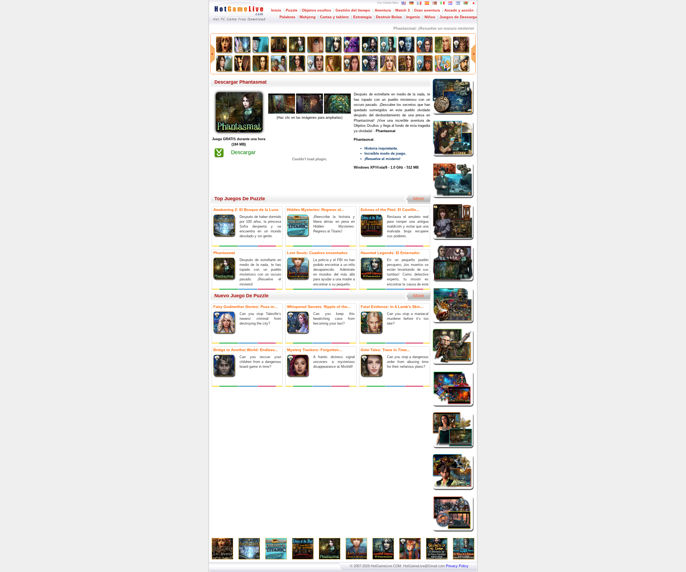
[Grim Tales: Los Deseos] (443, 44)
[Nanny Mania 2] (443, 63)
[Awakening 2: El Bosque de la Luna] (242, 44)
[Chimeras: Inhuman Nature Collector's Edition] (461, 44)
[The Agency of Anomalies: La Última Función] (297, 63)
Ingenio (413, 17)
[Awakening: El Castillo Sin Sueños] (224, 63)
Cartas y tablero (334, 17)
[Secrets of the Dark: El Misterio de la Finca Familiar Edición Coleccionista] (370, 44)
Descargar (243, 152)
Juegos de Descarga (458, 17)
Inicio (276, 10)
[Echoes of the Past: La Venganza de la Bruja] (260, 63)
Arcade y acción (459, 10)
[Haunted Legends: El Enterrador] (333, 44)
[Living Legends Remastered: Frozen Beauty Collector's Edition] (406, 44)
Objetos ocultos (316, 10)
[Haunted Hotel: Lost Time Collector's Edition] (370, 63)
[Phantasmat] (297, 44)
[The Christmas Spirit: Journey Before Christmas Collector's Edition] (352, 44)
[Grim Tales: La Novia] (224, 44)
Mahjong (308, 17)
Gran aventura (427, 10)
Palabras (287, 17)
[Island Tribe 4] (333, 63)
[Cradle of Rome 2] (279, 63)
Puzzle (291, 10)
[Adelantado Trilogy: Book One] (461, 63)
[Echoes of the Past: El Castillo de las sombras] (279, 44)
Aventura (383, 10)
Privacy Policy (457, 566)
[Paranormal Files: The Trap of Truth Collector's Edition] (315, 63)
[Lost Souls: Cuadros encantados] (315, 44)
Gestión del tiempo (352, 10)
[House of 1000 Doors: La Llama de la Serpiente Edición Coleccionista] (388, 44)
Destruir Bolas (389, 17)
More (418, 198)
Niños (429, 17)
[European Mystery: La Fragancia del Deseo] (406, 63)
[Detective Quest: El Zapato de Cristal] (388, 63)
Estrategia (362, 17)
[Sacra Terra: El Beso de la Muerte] (242, 63)
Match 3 (402, 10)
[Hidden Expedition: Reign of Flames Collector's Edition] (424, 63)
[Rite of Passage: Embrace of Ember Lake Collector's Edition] (352, 63)
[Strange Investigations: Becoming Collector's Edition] (424, 44)
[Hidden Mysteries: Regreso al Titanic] (260, 44)
